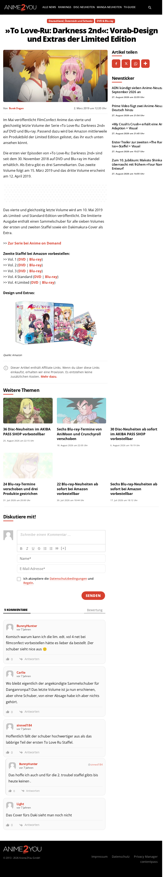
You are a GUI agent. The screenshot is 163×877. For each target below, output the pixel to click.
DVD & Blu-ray (105, 21)
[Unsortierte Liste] (51, 548)
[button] (150, 7)
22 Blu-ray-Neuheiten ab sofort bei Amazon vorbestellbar (77, 489)
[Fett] (21, 548)
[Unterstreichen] (33, 548)
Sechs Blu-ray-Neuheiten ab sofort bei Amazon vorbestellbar (133, 489)
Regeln (28, 583)
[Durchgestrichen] (39, 548)
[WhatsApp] (135, 63)
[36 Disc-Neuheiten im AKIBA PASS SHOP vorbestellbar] (28, 410)
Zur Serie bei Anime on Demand (34, 243)
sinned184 (96, 764)
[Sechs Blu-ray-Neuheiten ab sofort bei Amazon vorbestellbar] (135, 465)
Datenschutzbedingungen (68, 579)
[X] (126, 63)
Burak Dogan (16, 108)
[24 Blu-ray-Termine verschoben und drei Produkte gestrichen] (28, 465)
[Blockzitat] (57, 548)
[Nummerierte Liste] (45, 548)
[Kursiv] (27, 548)
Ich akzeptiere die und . (58, 581)
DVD (22, 259)
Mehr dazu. (49, 376)
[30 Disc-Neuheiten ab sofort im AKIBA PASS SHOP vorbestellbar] (135, 410)
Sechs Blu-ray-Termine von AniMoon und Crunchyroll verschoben (79, 434)
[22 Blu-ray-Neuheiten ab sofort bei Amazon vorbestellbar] (81, 465)
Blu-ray (35, 259)
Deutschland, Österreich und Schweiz (70, 21)
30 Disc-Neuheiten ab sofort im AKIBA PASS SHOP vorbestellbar (133, 434)
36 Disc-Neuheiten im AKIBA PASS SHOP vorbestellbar (27, 431)
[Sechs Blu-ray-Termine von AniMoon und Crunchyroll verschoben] (81, 410)
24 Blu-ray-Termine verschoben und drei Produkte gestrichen (20, 489)
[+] (63, 548)
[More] (145, 63)
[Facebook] (116, 63)
